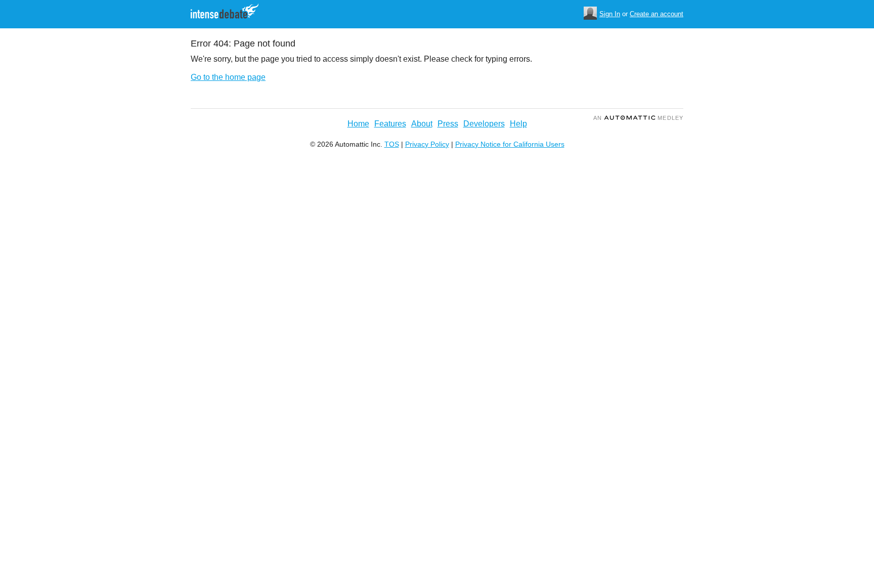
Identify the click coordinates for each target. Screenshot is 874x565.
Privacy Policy (427, 144)
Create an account (656, 14)
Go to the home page (228, 77)
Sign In (609, 14)
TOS (391, 144)
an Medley (638, 118)
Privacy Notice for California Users (509, 144)
